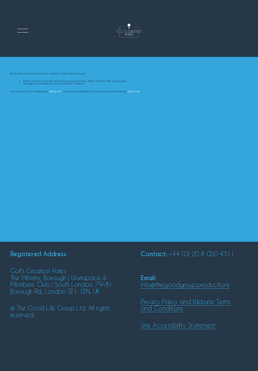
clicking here (55, 91)
